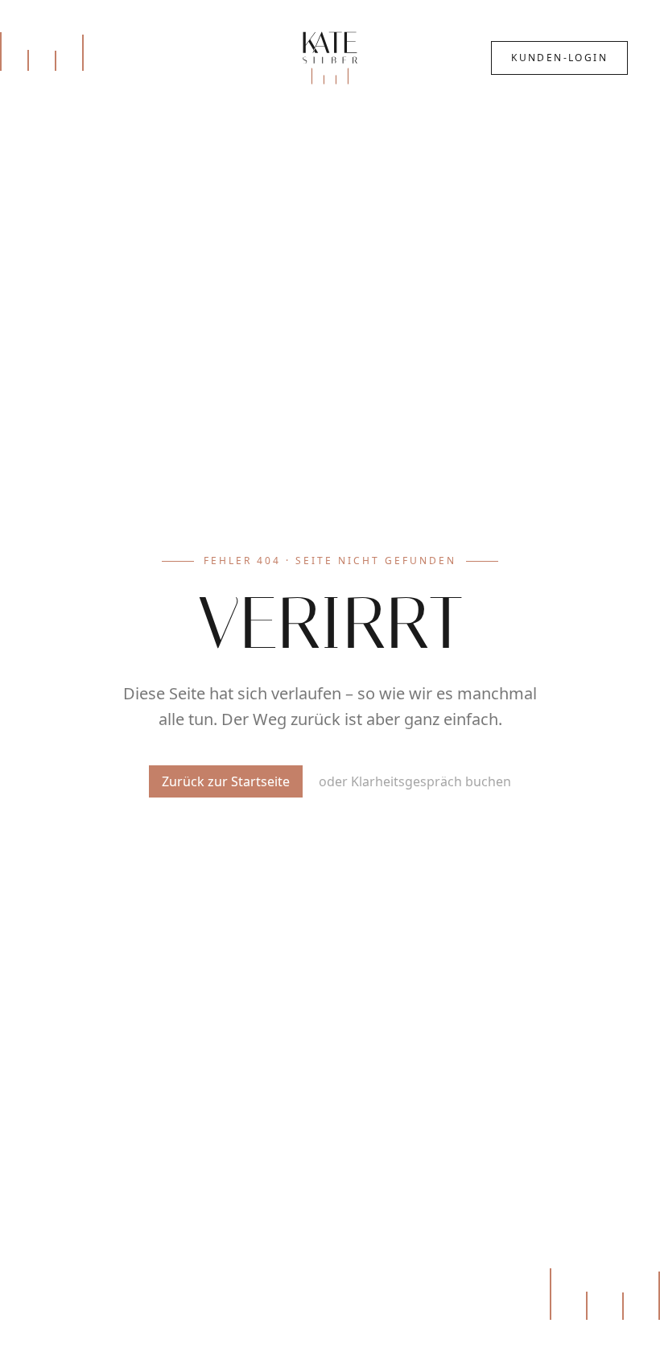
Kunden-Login (559, 57)
